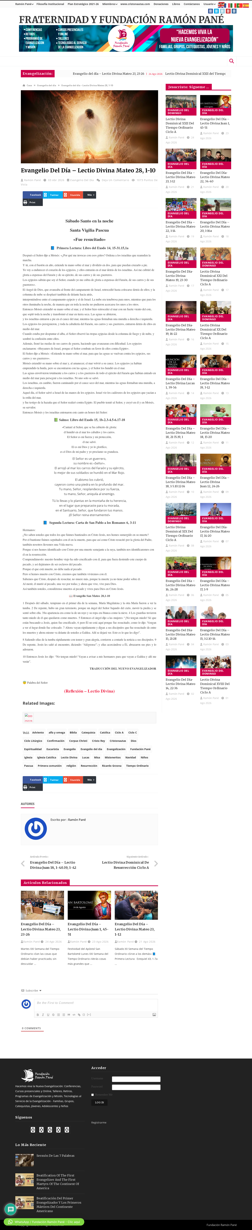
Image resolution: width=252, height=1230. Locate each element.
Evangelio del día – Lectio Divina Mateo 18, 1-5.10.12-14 (180, 482)
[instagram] (234, 11)
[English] (221, 5)
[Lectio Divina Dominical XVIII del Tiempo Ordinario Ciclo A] (215, 665)
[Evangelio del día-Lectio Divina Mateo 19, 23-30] (181, 258)
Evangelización (116, 749)
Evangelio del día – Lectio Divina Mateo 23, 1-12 (135, 929)
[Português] (240, 5)
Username (97, 1078)
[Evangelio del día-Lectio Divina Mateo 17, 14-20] (215, 513)
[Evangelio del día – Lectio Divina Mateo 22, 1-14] (181, 208)
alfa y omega (57, 732)
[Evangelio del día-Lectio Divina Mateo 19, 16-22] (181, 311)
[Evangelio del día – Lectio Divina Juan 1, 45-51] (89, 905)
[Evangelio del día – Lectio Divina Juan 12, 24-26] (215, 464)
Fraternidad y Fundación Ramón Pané (121, 20)
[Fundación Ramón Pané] (38, 1081)
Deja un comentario (115, 180)
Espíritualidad (33, 749)
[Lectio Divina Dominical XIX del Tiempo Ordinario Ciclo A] (181, 513)
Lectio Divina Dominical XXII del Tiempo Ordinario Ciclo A (171, 73)
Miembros (108, 4)
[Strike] (53, 1015)
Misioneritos (113, 757)
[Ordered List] (58, 1015)
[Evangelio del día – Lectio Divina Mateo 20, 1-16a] (215, 208)
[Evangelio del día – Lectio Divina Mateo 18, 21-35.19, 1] (181, 414)
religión (71, 765)
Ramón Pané (23, 4)
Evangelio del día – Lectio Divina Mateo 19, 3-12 (215, 383)
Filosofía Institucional (50, 4)
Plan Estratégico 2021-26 (83, 4)
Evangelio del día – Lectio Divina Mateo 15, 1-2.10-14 (215, 634)
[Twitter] (216, 11)
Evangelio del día (46, 85)
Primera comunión (50, 765)
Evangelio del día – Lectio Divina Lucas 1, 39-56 (180, 383)
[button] (44, 1222)
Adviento (38, 732)
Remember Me (104, 1094)
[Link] (79, 1015)
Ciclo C (132, 732)
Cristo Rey (98, 741)
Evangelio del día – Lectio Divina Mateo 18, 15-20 (215, 433)
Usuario (208, 4)
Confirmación (55, 741)
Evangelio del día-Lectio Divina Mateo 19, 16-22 (180, 329)
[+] (89, 1014)
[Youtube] (228, 11)
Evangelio (70, 749)
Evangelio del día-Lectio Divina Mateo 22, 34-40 (215, 177)
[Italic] (43, 1015)
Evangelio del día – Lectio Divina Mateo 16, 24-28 (180, 585)
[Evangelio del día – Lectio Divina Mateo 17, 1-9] (215, 567)
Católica (105, 732)
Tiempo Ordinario (137, 765)
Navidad (130, 757)
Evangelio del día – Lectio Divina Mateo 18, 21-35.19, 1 (180, 433)
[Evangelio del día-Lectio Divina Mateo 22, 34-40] (215, 159)
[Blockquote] (68, 1015)
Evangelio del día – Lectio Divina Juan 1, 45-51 (88, 929)
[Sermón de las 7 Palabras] (24, 1160)
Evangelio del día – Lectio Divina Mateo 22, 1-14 (180, 226)
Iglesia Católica (46, 757)
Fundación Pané (140, 749)
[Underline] (48, 1015)
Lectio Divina (69, 757)
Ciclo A (119, 732)
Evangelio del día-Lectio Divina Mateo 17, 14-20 (215, 531)
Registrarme (98, 1122)
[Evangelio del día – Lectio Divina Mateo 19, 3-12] (215, 365)
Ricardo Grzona (111, 765)
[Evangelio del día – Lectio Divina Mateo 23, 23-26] (42, 905)
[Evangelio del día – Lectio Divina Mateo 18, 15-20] (215, 414)
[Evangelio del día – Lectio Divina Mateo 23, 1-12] (136, 905)
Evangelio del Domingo (178, 111)
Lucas (85, 757)
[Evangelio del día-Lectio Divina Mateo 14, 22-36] (181, 665)
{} (84, 1014)
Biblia (73, 732)
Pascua (28, 765)
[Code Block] (74, 1015)
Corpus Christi (78, 741)
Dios (133, 741)
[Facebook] (210, 11)
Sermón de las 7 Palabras (56, 1155)
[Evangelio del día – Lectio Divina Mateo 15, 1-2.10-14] (215, 616)
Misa (97, 757)
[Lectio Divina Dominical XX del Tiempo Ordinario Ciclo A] (215, 311)
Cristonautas (118, 741)
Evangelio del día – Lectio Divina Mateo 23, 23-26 (71, 73)
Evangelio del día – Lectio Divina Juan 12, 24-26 (214, 482)
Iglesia (28, 757)
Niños (144, 757)
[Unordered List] (63, 1015)
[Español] (246, 5)
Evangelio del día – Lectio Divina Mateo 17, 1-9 (215, 585)
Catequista (88, 732)
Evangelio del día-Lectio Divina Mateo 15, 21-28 (180, 634)
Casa (29, 85)
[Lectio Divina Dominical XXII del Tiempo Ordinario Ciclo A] (181, 105)
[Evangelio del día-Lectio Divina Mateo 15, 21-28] (181, 616)
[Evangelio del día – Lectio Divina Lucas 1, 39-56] (181, 365)
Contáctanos (192, 4)
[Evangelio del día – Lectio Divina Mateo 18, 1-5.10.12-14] (181, 464)
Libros (176, 4)
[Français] (227, 5)
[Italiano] (233, 5)
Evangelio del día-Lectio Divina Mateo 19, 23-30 (179, 276)
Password (97, 1086)
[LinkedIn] (222, 11)
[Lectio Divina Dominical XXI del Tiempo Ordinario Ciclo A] (215, 258)
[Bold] (37, 1015)
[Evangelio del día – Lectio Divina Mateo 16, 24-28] (181, 567)
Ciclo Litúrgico (33, 741)
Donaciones (161, 4)
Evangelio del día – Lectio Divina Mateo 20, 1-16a (215, 226)
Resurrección (89, 765)
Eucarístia (52, 749)
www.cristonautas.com (135, 4)
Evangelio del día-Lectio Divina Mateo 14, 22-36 (180, 684)
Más (89, 194)
